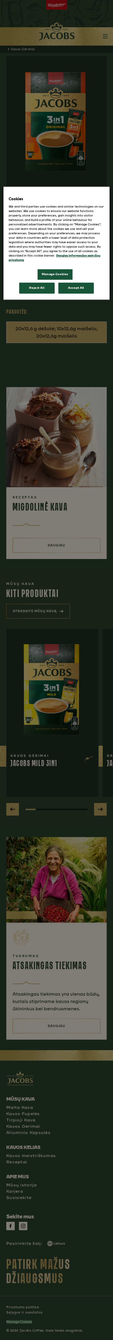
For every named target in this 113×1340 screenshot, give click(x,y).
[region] (56, 243)
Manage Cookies (55, 274)
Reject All (36, 288)
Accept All (76, 288)
